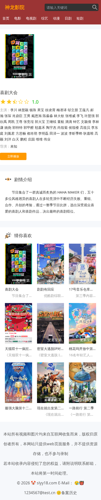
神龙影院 (15, 7)
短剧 (79, 18)
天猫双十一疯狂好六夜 (18, 348)
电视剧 (31, 18)
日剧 (68, 18)
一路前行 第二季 (81, 408)
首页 (5, 18)
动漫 (56, 18)
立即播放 (13, 156)
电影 (17, 18)
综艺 (44, 18)
